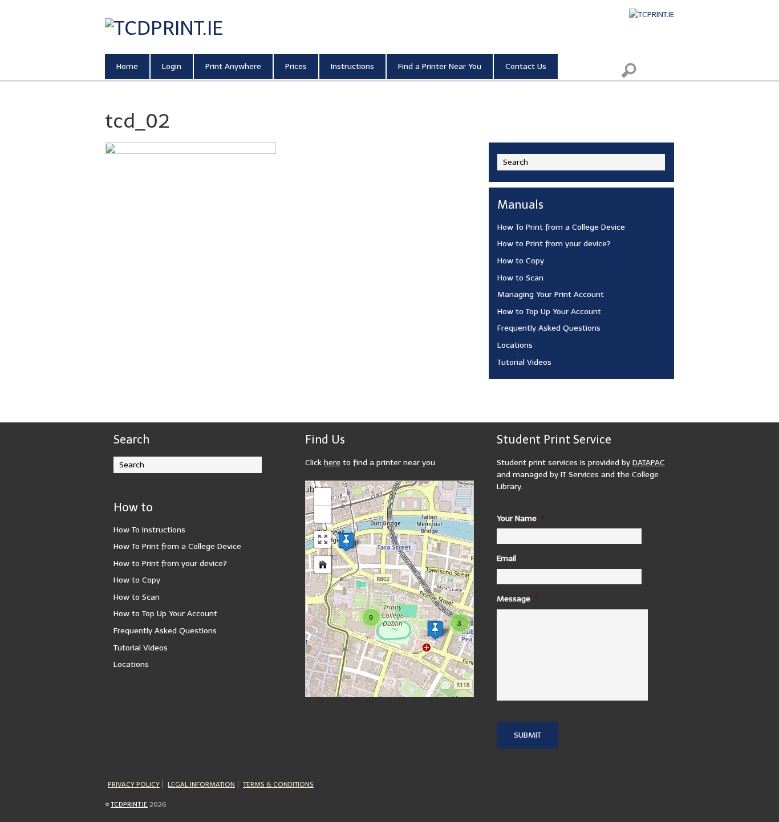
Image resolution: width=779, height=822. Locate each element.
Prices (296, 66)
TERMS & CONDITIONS (278, 784)
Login (171, 66)
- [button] (323, 514)
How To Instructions (149, 530)
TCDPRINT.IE (129, 804)
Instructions (352, 66)
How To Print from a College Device (561, 227)
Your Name (521, 518)
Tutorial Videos (524, 362)
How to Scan (520, 278)
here (332, 462)
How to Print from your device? (554, 244)
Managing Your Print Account (550, 294)
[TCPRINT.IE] (651, 14)
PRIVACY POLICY (134, 784)
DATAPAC (648, 462)
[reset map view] (322, 564)
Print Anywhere (233, 66)
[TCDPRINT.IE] (164, 28)
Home (127, 66)
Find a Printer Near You (439, 66)
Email (506, 558)
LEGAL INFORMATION (201, 784)
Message (517, 599)
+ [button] (323, 496)
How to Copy (520, 261)
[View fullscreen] (322, 539)
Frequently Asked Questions (549, 328)
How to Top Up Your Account (549, 311)
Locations (515, 345)
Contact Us (525, 66)
